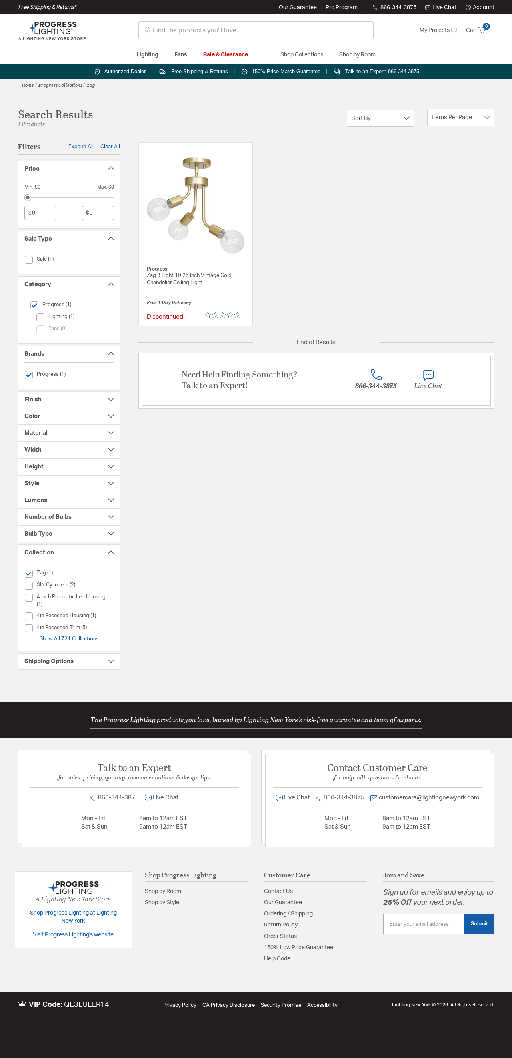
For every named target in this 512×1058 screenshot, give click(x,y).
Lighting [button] (147, 55)
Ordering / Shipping (288, 914)
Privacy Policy (179, 1005)
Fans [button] (180, 55)
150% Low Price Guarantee (298, 947)
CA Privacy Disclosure (228, 1005)
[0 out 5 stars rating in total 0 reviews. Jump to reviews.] (224, 315)
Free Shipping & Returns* (47, 7)
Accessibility (322, 1005)
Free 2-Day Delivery (169, 302)
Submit (479, 923)
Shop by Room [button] (357, 55)
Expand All (81, 146)
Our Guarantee (298, 7)
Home (28, 84)
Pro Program (342, 7)
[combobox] (256, 30)
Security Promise (281, 1005)
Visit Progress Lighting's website (73, 935)
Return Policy (281, 925)
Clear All (110, 146)
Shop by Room (163, 891)
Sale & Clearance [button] (225, 55)
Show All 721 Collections (69, 639)
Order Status (280, 936)
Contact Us (278, 891)
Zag (91, 84)
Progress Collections (60, 84)
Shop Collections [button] (301, 55)
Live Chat (444, 7)
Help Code (277, 959)
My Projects (435, 30)
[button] (480, 7)
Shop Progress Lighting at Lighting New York (73, 917)
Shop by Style (162, 902)
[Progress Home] (52, 30)
